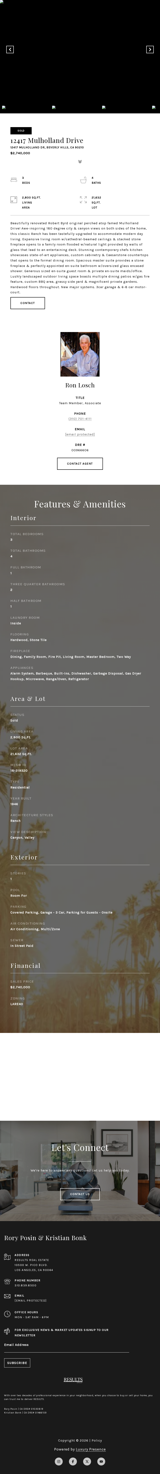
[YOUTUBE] (101, 1461)
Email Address (16, 1345)
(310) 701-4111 (80, 419)
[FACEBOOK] (73, 1461)
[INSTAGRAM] (59, 1461)
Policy (97, 1440)
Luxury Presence (91, 1449)
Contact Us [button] (80, 1194)
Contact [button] (27, 303)
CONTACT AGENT (80, 463)
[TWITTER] (87, 1461)
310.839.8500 (25, 1285)
